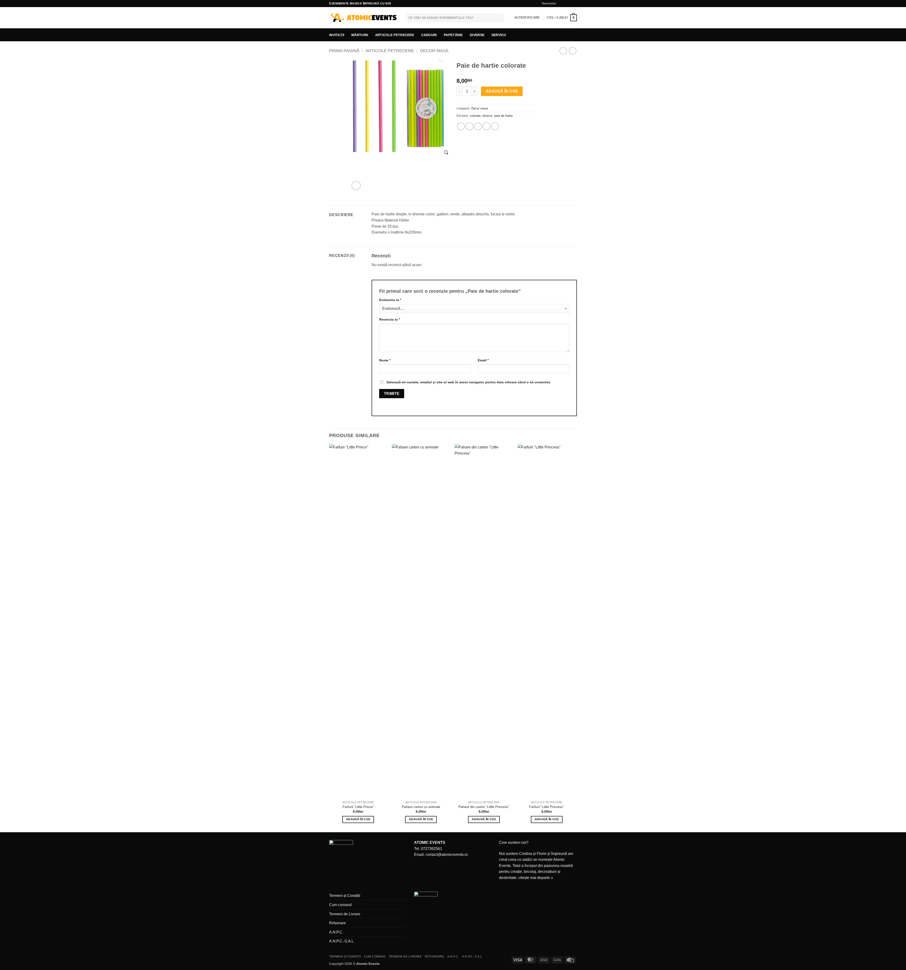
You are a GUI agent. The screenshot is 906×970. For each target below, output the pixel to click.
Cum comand (340, 905)
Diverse (477, 35)
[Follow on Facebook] (561, 3)
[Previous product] (572, 50)
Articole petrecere (394, 35)
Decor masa (434, 50)
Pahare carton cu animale (421, 807)
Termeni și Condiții (344, 896)
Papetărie (453, 35)
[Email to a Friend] (478, 126)
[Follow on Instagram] (565, 3)
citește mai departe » (535, 878)
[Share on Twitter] (469, 126)
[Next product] (563, 50)
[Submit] (500, 18)
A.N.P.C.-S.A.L (341, 941)
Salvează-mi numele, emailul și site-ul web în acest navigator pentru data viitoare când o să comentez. (468, 382)
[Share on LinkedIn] (495, 126)
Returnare (337, 923)
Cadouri (429, 35)
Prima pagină (344, 50)
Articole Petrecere (389, 50)
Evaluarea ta (390, 300)
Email (483, 360)
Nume (384, 360)
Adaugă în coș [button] (358, 819)
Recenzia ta (389, 319)
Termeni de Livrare (344, 914)
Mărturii (359, 35)
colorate (475, 115)
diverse (487, 115)
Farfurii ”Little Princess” (546, 807)
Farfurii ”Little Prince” (358, 807)
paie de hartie (503, 115)
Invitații (336, 35)
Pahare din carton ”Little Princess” (483, 807)
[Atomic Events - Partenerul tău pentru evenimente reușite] (364, 18)
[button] (546, 3)
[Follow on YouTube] (574, 3)
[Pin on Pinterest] (486, 126)
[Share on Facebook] (461, 126)
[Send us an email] (570, 3)
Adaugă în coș (502, 91)
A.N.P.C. (336, 932)
